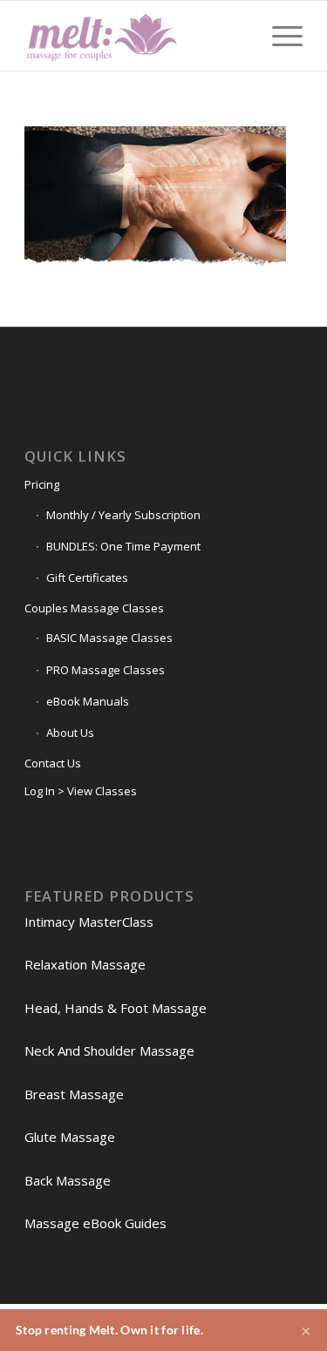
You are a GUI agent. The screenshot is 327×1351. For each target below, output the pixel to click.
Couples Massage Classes (94, 608)
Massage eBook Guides (95, 1223)
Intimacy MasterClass (88, 921)
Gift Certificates (87, 577)
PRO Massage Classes (105, 670)
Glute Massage (69, 1136)
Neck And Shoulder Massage (109, 1050)
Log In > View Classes (80, 791)
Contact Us (52, 763)
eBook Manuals (87, 701)
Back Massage (67, 1180)
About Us (70, 732)
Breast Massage (74, 1094)
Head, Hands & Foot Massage (115, 1008)
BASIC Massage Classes (109, 637)
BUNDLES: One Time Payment (123, 546)
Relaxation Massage (85, 964)
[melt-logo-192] (135, 36)
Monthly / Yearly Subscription (123, 515)
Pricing (41, 484)
